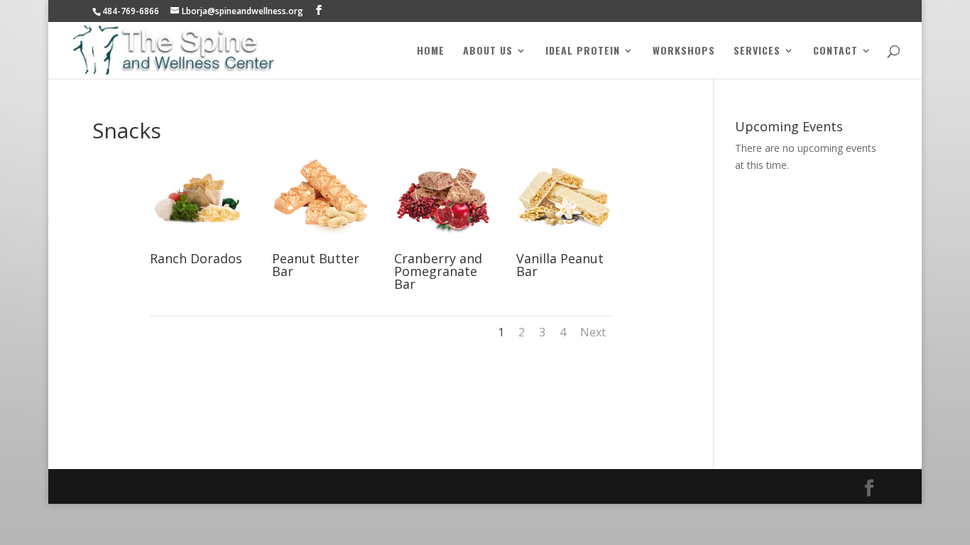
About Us (488, 51)
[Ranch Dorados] (198, 244)
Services (757, 51)
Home (431, 51)
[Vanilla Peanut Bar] (564, 244)
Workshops (684, 51)
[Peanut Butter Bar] (320, 244)
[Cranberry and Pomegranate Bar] (442, 244)
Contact (835, 51)
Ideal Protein (582, 51)
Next (593, 332)
